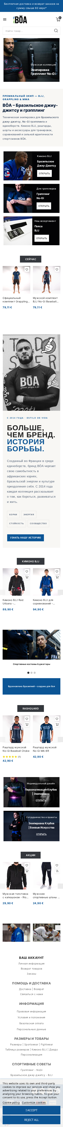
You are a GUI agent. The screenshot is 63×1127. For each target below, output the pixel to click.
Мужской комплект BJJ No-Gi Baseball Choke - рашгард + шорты (45, 299)
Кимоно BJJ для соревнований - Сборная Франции (44, 601)
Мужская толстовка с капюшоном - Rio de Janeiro (15, 895)
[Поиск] (56, 31)
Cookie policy (11, 1102)
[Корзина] (58, 19)
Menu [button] (5, 19)
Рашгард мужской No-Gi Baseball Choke (16, 749)
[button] (10, 59)
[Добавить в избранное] (26, 269)
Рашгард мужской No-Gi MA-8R (45, 749)
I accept (31, 1110)
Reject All (31, 1120)
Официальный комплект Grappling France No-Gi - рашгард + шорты (15, 299)
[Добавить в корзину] (26, 577)
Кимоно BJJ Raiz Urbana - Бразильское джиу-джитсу (15, 601)
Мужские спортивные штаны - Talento (46, 895)
